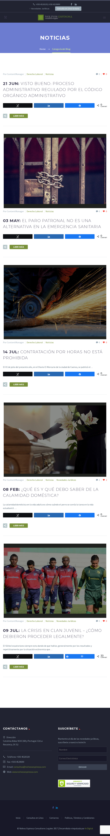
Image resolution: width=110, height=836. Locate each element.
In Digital (89, 828)
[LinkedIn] (76, 4)
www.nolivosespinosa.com (25, 771)
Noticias (50, 74)
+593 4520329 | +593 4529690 (48, 4)
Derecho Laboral (35, 74)
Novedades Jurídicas (40, 8)
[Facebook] (71, 4)
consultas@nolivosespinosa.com (30, 766)
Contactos (54, 818)
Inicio (18, 818)
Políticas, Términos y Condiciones (79, 818)
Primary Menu (104, 17)
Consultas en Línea (34, 818)
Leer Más (18, 116)
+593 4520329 (23, 756)
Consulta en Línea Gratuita (68, 8)
